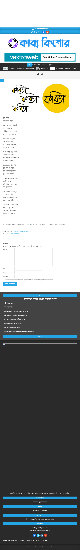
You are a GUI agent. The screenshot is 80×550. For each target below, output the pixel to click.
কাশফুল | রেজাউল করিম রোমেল (22, 231)
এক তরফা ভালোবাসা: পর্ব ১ (12, 327)
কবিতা (43, 224)
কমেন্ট (5, 249)
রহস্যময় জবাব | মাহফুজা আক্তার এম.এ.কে (16, 311)
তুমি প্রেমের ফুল (44, 68)
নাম (4, 269)
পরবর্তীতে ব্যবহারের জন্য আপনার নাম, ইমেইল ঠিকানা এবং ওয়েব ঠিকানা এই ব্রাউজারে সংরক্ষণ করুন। (29, 280)
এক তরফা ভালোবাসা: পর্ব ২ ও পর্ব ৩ (14, 319)
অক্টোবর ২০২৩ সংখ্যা (60, 224)
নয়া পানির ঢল (15, 234)
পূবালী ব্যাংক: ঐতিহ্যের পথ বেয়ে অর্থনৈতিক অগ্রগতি (21, 68)
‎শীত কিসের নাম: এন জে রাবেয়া (13, 324)
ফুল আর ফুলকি (59, 68)
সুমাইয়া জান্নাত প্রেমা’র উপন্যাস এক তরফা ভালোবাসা (19, 331)
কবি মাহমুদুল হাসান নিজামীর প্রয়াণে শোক (15, 315)
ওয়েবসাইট (5, 276)
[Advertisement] (40, 13)
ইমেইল (5, 272)
